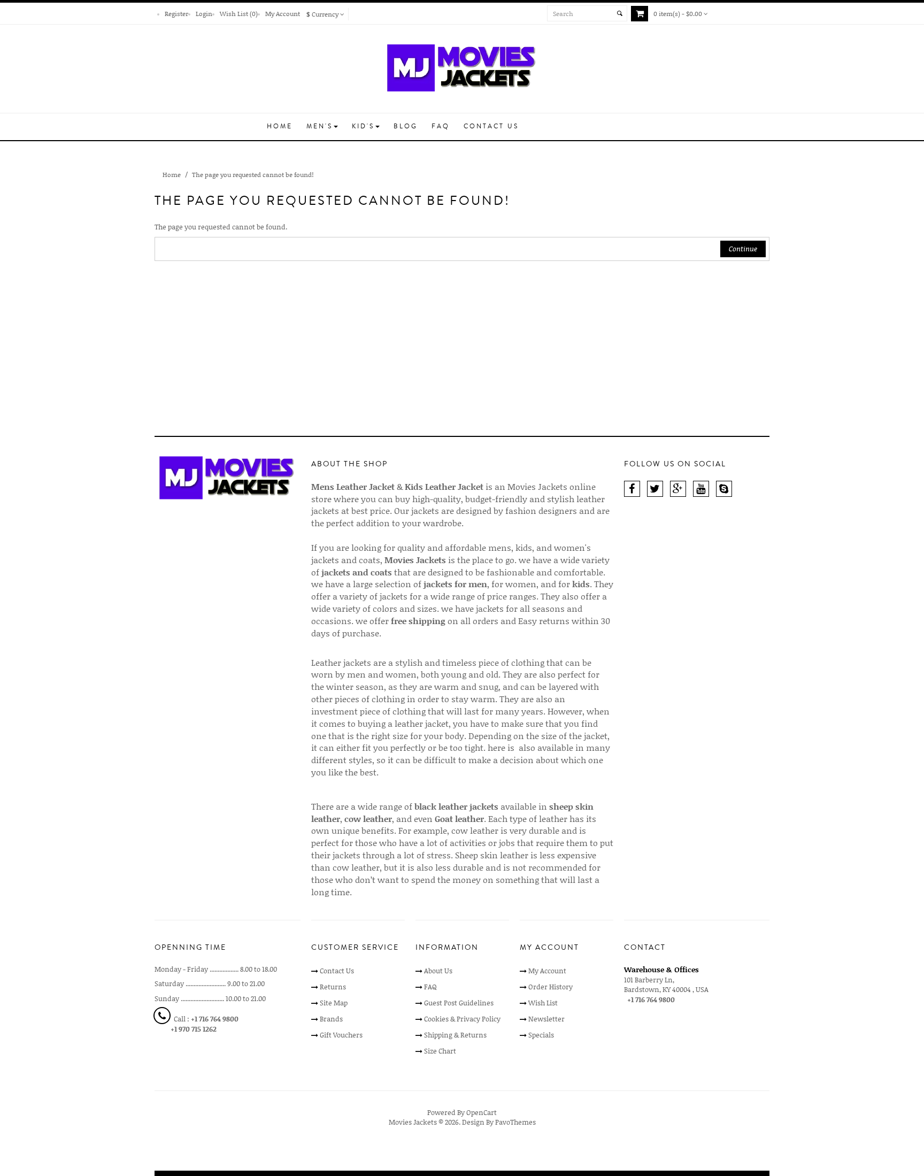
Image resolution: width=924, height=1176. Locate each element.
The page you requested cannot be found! (252, 174)
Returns (333, 986)
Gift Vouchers (341, 1035)
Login (204, 13)
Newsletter (546, 1019)
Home (172, 174)
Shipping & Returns (455, 1035)
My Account (282, 13)
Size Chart (440, 1051)
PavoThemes (515, 1122)
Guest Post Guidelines (459, 1003)
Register (176, 13)
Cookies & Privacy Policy (462, 1019)
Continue (743, 248)
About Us (438, 970)
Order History (550, 986)
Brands (331, 1019)
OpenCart (481, 1112)
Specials (541, 1035)
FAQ (430, 986)
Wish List (543, 1003)
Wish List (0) (239, 13)
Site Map (334, 1003)
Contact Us (337, 970)
